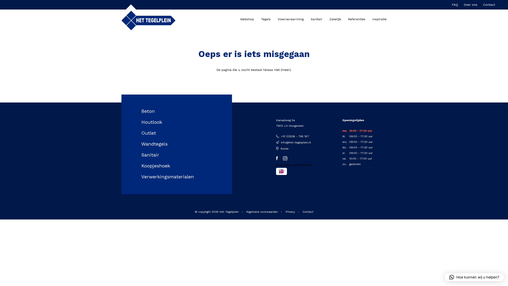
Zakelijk (335, 19)
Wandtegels (154, 144)
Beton (148, 111)
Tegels (266, 19)
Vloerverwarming (291, 19)
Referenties (356, 19)
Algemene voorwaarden (262, 211)
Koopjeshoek (155, 166)
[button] (474, 277)
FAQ (455, 5)
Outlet (148, 133)
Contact (489, 5)
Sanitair (316, 19)
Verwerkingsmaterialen (167, 177)
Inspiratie (379, 19)
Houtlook (151, 122)
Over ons (470, 5)
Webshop (247, 19)
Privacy (290, 211)
